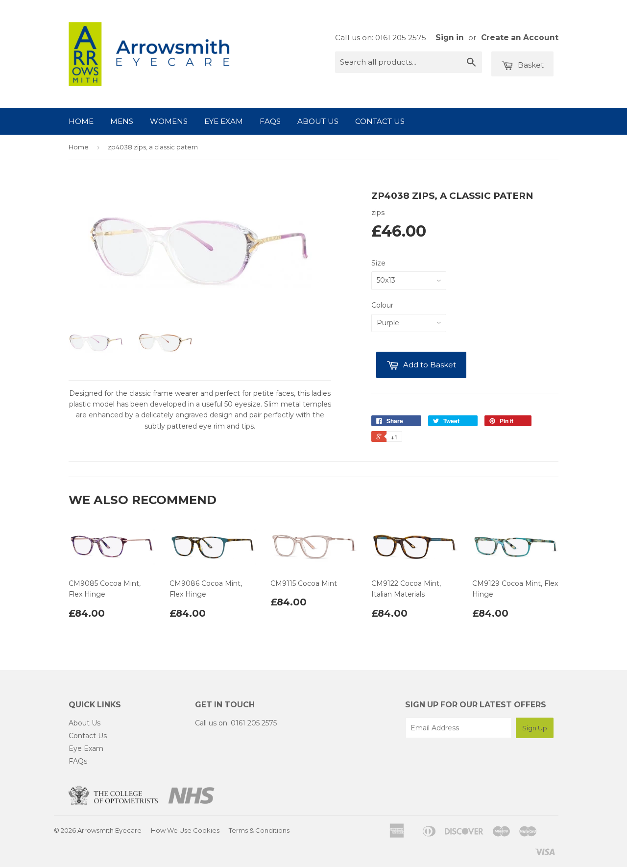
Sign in (449, 37)
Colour (382, 305)
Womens (169, 121)
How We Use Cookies (185, 830)
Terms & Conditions (259, 830)
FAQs (270, 121)
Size (378, 263)
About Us (317, 121)
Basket (530, 65)
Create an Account (519, 37)
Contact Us (380, 121)
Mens (121, 121)
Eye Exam (223, 121)
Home (81, 121)
